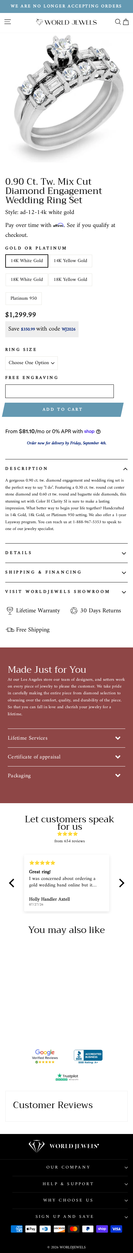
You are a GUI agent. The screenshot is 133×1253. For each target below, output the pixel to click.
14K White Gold (27, 261)
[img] (69, 834)
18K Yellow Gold (70, 279)
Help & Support (68, 1184)
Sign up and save (65, 1217)
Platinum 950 (24, 298)
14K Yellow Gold (70, 261)
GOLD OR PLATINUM (36, 248)
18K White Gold (27, 279)
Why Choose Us (68, 1200)
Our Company (68, 1167)
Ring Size (21, 350)
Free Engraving (32, 378)
